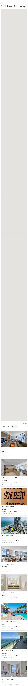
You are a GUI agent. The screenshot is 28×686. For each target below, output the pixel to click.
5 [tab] (16, 503)
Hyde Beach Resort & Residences (10, 2)
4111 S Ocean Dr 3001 (8, 593)
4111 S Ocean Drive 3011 (8, 449)
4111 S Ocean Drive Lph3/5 (9, 477)
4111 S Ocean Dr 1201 (8, 564)
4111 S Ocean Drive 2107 (8, 506)
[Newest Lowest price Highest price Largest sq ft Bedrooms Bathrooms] (5, 426)
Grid (12, 426)
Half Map (15, 426)
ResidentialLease (12, 599)
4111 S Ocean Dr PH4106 (9, 621)
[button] (26, 2)
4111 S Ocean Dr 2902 (8, 650)
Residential (10, 455)
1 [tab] (11, 503)
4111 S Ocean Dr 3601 (8, 679)
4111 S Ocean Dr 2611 (7, 535)
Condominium (4, 455)
